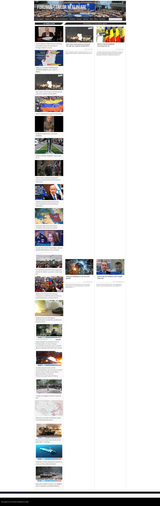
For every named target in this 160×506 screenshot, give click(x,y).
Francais (114, 3)
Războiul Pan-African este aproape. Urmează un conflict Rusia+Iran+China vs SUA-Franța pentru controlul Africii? (48, 296)
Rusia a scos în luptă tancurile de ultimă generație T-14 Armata (48, 441)
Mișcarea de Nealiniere (61, 19)
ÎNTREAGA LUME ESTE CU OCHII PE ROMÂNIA (46, 135)
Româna (97, 3)
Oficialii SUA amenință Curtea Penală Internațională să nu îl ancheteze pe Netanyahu (47, 204)
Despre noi (48, 19)
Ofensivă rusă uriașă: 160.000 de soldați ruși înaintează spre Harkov (48, 419)
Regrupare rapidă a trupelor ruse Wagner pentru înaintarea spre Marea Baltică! (49, 485)
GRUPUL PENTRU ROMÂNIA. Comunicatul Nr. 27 (49, 157)
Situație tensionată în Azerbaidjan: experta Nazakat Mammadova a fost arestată (49, 249)
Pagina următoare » (20, 493)
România (72, 19)
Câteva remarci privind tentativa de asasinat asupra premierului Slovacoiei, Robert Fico (48, 180)
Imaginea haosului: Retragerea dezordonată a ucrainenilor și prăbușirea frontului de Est (49, 320)
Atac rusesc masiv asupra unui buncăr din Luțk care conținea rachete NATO (49, 93)
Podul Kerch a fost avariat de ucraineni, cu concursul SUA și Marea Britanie (49, 463)
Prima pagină (39, 19)
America (85, 19)
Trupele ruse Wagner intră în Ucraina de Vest (48, 397)
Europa (79, 19)
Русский (109, 3)
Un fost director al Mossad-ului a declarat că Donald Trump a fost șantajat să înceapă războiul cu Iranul (49, 46)
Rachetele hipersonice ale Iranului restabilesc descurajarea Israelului (46, 227)
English (102, 3)
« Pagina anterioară (6, 493)
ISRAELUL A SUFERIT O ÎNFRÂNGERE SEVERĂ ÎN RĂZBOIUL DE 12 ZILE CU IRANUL (47, 70)
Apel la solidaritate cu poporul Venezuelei (49, 114)
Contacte (102, 19)
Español (120, 3)
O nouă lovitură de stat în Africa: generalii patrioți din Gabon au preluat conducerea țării (49, 272)
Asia (91, 19)
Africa (96, 19)
